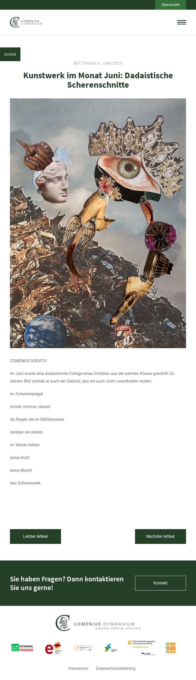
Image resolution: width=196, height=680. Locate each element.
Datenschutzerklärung (116, 668)
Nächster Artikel (160, 536)
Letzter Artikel (35, 536)
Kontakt (160, 583)
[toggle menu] (181, 22)
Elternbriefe (171, 5)
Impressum (78, 668)
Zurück (10, 54)
